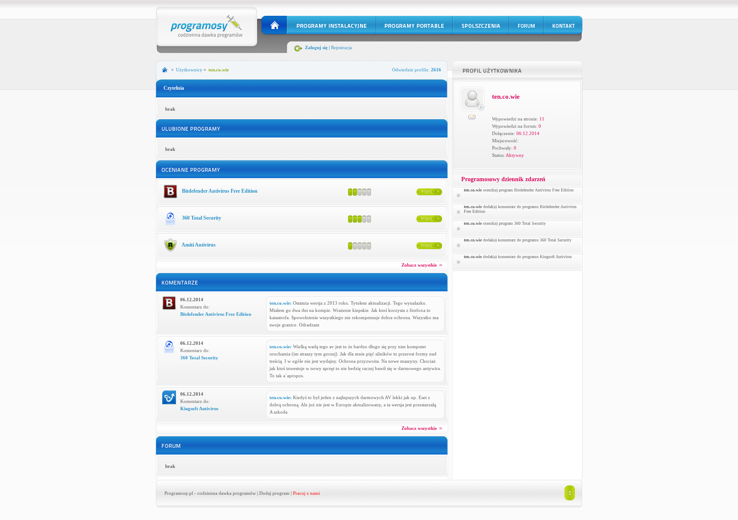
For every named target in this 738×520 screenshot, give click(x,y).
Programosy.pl (178, 493)
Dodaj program (274, 493)
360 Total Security (201, 218)
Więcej (426, 191)
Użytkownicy (189, 69)
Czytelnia (174, 88)
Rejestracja (341, 47)
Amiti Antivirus (198, 245)
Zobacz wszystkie (419, 264)
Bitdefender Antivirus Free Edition (219, 191)
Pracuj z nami (306, 493)
